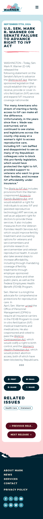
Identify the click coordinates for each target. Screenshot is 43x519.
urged (28, 305)
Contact (11, 483)
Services (11, 479)
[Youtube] (21, 498)
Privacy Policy (16, 489)
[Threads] (21, 505)
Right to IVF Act (17, 79)
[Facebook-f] (5, 498)
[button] (12, 379)
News (8, 474)
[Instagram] (16, 498)
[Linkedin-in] (5, 505)
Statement (26, 408)
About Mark (13, 470)
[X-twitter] (10, 498)
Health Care (11, 408)
